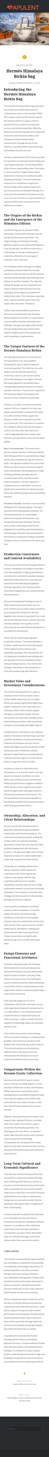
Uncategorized (24, 65)
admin (19, 83)
